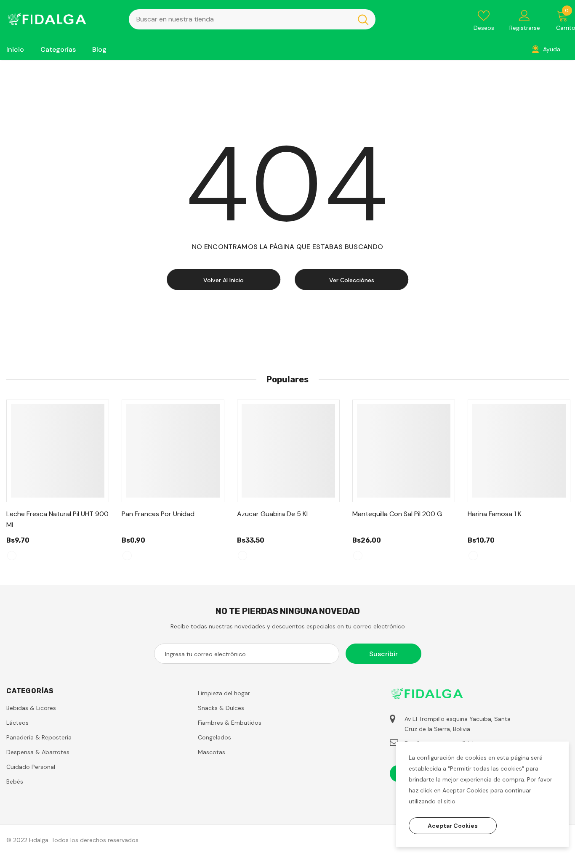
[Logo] (61, 19)
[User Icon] (524, 15)
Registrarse (524, 28)
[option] (57, 484)
